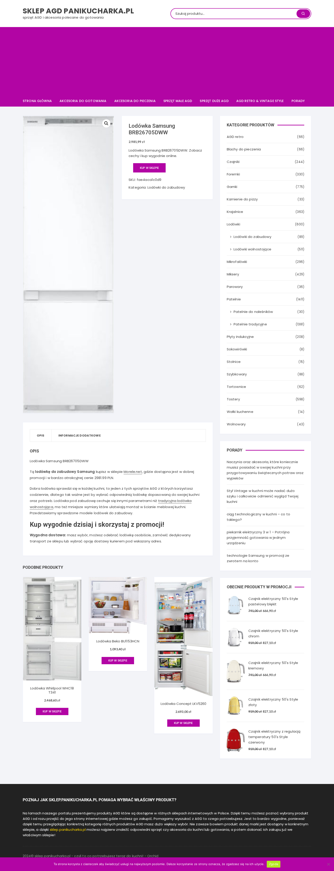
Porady (298, 101)
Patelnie (234, 299)
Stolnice (234, 361)
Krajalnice (235, 211)
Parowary (235, 286)
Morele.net (133, 471)
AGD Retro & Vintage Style (260, 101)
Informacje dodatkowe (79, 435)
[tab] (41, 435)
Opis (41, 435)
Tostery (233, 399)
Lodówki (233, 224)
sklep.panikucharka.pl (68, 829)
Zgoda (273, 864)
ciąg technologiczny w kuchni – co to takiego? (258, 517)
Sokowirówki (237, 349)
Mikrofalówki (237, 261)
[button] (106, 123)
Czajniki (233, 161)
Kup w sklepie (149, 168)
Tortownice (236, 386)
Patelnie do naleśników (253, 311)
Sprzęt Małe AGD (177, 101)
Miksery (233, 274)
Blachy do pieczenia (244, 149)
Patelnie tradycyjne (250, 324)
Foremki (233, 174)
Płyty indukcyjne (240, 336)
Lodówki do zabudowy (166, 187)
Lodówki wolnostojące (252, 249)
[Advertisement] (167, 61)
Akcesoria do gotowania (83, 101)
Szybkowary (237, 374)
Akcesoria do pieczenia (135, 101)
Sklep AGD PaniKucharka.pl (78, 11)
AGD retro (235, 136)
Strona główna (37, 101)
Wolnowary (236, 424)
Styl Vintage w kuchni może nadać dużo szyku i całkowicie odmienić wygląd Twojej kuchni (262, 496)
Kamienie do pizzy (242, 199)
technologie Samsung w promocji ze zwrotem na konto (258, 558)
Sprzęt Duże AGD (214, 101)
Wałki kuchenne (240, 411)
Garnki (232, 186)
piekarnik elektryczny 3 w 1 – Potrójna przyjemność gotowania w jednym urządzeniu (258, 537)
